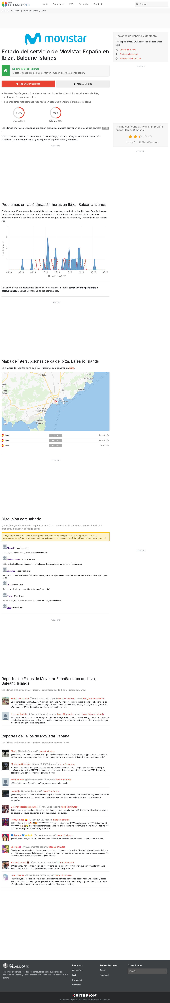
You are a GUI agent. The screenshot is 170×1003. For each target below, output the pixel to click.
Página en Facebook (129, 54)
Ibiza (71, 368)
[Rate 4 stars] (145, 136)
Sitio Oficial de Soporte (130, 58)
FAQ (71, 4)
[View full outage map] (56, 401)
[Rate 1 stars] (130, 136)
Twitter (103, 970)
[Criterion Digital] (85, 995)
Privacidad (84, 4)
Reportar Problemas (30, 84)
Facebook (104, 975)
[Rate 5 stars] (150, 136)
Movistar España (31, 10)
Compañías (58, 4)
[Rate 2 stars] (135, 136)
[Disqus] (56, 576)
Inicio (45, 4)
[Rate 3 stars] (140, 136)
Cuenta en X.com (128, 49)
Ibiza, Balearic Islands (93, 698)
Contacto (98, 4)
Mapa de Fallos (84, 84)
